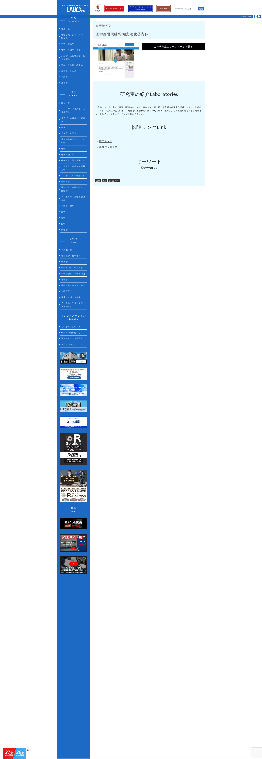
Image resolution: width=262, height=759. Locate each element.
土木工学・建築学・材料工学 (73, 168)
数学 (63, 127)
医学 (63, 224)
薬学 (63, 218)
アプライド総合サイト (114, 8)
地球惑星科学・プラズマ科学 (73, 141)
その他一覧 (66, 250)
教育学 (64, 83)
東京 (104, 181)
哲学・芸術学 (67, 44)
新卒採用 (163, 8)
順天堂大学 (105, 141)
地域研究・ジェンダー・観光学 (73, 36)
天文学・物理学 (68, 133)
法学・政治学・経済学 (72, 65)
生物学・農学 (67, 206)
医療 (98, 181)
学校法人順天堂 (108, 147)
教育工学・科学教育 (71, 255)
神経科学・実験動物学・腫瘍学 (73, 189)
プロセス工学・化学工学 (73, 175)
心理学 (64, 77)
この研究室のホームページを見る (173, 46)
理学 (63, 148)
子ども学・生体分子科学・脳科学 (72, 305)
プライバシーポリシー (72, 344)
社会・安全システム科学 (73, 285)
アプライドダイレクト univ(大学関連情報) (140, 8)
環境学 (64, 261)
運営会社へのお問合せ (72, 338)
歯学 (63, 212)
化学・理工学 (67, 154)
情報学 (64, 229)
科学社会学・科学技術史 (73, 273)
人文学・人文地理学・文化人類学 (73, 57)
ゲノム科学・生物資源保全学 (73, 198)
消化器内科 (114, 181)
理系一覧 (65, 103)
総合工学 (65, 181)
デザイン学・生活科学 (72, 267)
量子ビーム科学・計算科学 (73, 120)
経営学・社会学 (68, 71)
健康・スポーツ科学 (71, 297)
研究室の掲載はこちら (72, 332)
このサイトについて (71, 326)
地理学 (64, 279)
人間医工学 (66, 291)
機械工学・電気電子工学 (73, 160)
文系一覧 (65, 29)
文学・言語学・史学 (71, 50)
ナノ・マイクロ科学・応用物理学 (73, 110)
